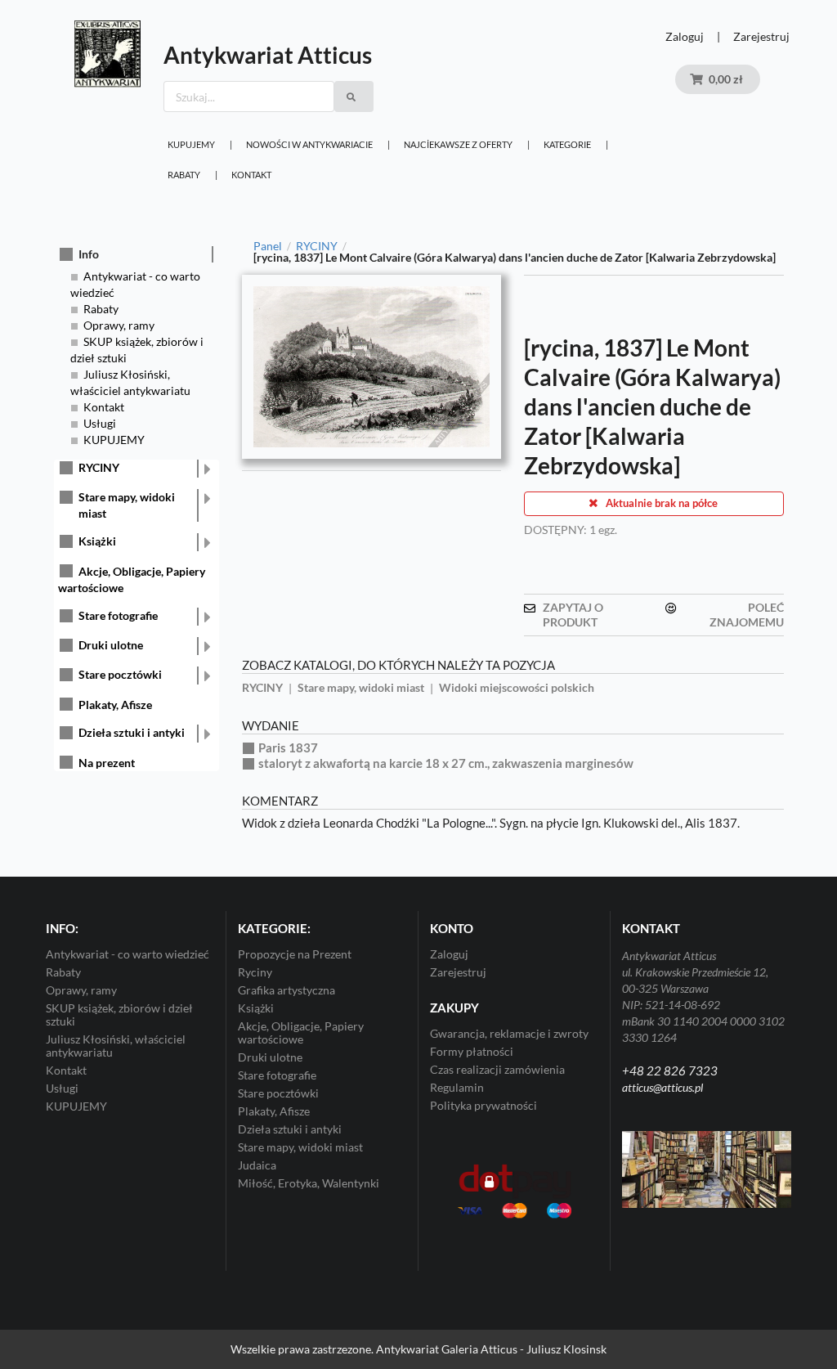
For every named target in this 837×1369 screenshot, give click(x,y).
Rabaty (184, 174)
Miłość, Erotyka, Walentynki (308, 1183)
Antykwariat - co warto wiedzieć (127, 954)
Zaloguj (684, 36)
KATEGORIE (567, 144)
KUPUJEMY (191, 144)
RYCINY (98, 467)
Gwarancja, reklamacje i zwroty (509, 1033)
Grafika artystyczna (286, 990)
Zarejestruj (761, 36)
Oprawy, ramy (118, 325)
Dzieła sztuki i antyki (131, 732)
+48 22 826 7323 (670, 1070)
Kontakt (251, 174)
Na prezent (106, 763)
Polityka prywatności (483, 1105)
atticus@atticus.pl (662, 1087)
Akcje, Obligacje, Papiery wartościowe (301, 1032)
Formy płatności (471, 1051)
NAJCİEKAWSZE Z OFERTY (458, 144)
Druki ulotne (110, 645)
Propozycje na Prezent (294, 954)
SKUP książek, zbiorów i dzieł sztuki (119, 1014)
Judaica (257, 1165)
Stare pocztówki (120, 674)
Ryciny (255, 972)
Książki (97, 541)
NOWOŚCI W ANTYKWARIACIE (309, 144)
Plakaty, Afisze (115, 704)
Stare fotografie (118, 615)
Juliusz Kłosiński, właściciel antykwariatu (116, 1045)
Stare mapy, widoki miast (126, 505)
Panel (267, 246)
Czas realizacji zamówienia (497, 1069)
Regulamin (457, 1087)
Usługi (99, 423)
